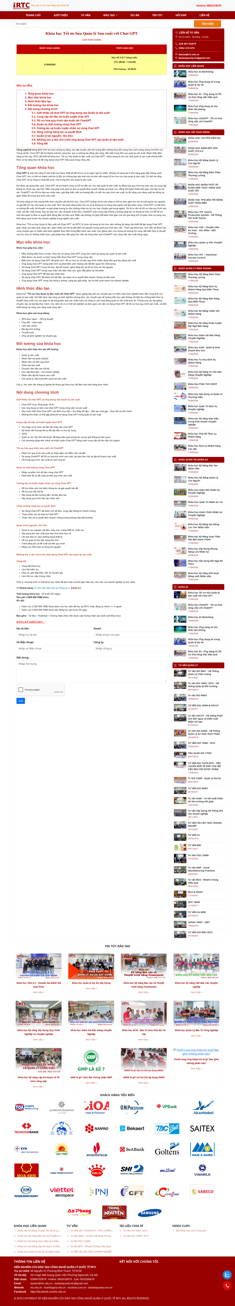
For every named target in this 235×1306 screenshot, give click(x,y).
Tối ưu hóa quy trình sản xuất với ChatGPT (64, 120)
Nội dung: (22, 657)
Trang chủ (33, 15)
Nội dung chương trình (43, 109)
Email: (98, 628)
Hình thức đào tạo (39, 101)
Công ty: (99, 642)
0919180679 (87, 1279)
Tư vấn (85, 15)
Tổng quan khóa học (41, 93)
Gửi (21, 701)
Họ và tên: (22, 628)
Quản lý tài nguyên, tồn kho (55, 136)
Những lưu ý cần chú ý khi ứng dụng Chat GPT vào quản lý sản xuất (80, 139)
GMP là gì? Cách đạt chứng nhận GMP (91, 1077)
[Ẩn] (29, 85)
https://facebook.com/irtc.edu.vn (48, 1291)
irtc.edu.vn (36, 1287)
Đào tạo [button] (109, 15)
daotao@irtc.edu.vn (41, 1283)
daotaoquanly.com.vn (100, 1287)
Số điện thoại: (25, 642)
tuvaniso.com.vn (77, 1287)
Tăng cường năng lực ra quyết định (59, 132)
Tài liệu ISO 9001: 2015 (135, 1230)
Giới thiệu (61, 15)
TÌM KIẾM (208, 24)
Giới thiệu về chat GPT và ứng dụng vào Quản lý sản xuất (73, 113)
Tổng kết (42, 143)
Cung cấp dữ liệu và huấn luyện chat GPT (63, 116)
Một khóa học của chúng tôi (191, 1230)
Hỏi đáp (181, 15)
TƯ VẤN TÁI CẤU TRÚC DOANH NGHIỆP (91, 1251)
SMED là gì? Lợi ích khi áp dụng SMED (143, 1077)
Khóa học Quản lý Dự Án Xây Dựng (91, 982)
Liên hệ (204, 15)
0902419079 (64, 1279)
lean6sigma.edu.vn (55, 1287)
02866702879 (38, 1279)
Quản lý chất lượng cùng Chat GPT (59, 124)
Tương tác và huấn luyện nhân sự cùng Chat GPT (68, 128)
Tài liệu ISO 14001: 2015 (136, 1235)
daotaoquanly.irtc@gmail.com (71, 1283)
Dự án (135, 15)
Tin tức (157, 15)
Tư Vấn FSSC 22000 (80, 1241)
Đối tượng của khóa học (43, 105)
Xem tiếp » (38, 992)
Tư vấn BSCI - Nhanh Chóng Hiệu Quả (90, 1246)
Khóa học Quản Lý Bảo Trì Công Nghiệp (196, 1030)
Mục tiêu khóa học (39, 97)
